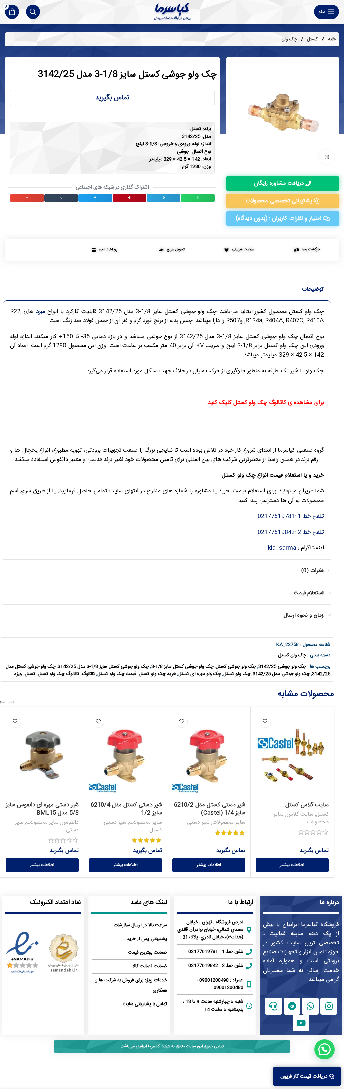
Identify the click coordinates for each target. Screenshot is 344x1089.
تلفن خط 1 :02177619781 (291, 516)
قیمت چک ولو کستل (116, 674)
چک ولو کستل (236, 674)
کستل (312, 39)
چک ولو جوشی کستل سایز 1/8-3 (182, 666)
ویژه (18, 674)
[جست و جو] (33, 12)
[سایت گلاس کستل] (292, 755)
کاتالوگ (88, 674)
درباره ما (329, 902)
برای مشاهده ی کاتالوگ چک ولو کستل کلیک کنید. (265, 402)
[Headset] (273, 1006)
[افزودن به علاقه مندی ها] (265, 721)
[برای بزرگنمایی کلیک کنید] (326, 157)
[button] (198, 198)
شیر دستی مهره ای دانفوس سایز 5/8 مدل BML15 (42, 809)
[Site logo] (172, 11)
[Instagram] (328, 1006)
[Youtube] (301, 1023)
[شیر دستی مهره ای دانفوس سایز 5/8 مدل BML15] (42, 755)
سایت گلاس (299, 814)
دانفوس (70, 822)
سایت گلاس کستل (307, 805)
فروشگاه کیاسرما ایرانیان (311, 924)
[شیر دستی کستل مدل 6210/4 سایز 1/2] (125, 755)
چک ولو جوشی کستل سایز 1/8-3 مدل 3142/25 (103, 666)
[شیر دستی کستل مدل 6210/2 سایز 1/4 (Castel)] (208, 755)
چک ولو (289, 39)
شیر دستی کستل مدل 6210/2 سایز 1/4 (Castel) (209, 809)
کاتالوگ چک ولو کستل (58, 674)
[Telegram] (292, 1006)
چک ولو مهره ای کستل (199, 674)
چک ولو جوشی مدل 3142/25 (281, 674)
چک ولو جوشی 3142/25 (282, 666)
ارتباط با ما (240, 902)
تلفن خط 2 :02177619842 (291, 532)
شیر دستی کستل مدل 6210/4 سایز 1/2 (126, 809)
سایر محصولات (228, 822)
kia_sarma (282, 548)
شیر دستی (198, 822)
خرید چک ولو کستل (157, 674)
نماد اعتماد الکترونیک (55, 902)
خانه (331, 39)
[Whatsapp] (310, 1006)
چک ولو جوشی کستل (236, 666)
